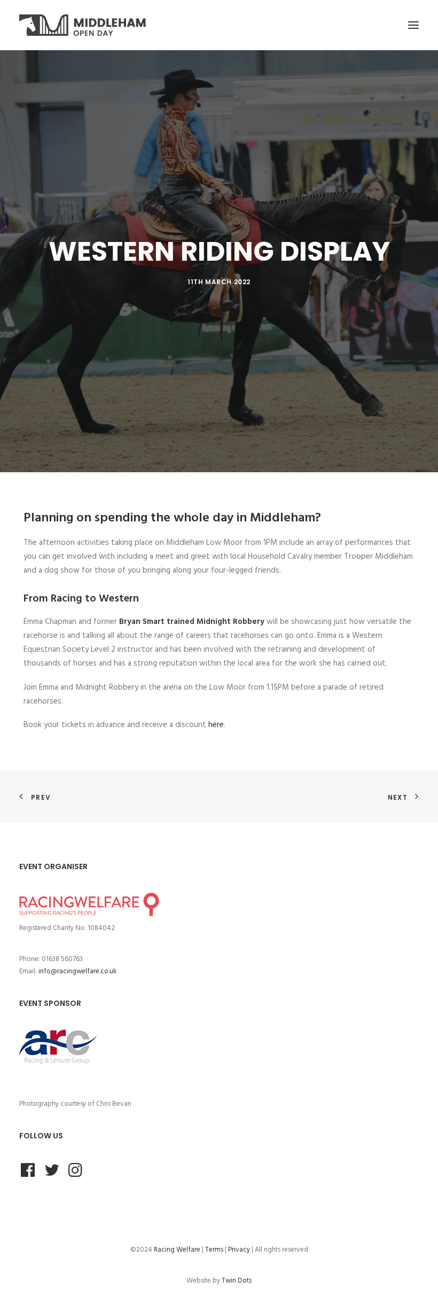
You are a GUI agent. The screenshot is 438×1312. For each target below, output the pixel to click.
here (216, 725)
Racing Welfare (177, 1249)
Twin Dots (237, 1280)
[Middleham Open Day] (82, 25)
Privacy (239, 1249)
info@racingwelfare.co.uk (77, 971)
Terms (214, 1249)
